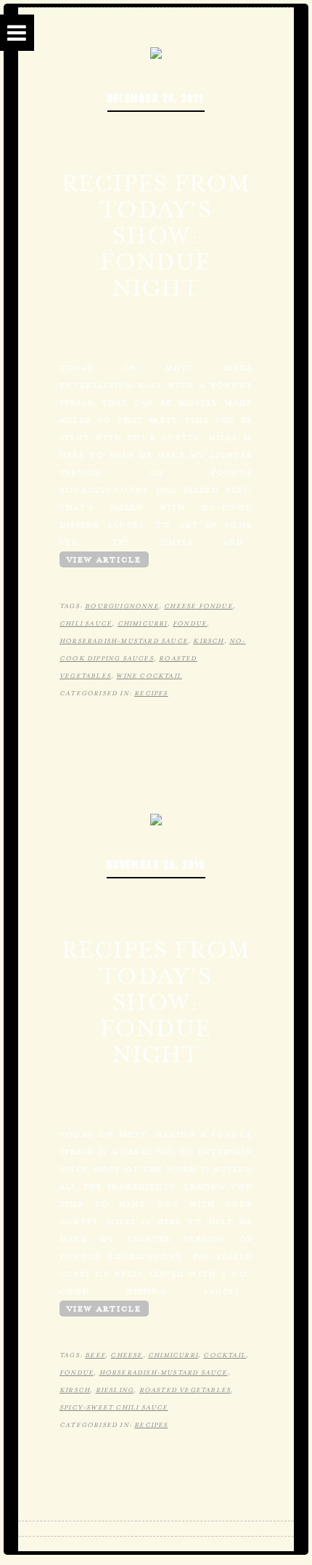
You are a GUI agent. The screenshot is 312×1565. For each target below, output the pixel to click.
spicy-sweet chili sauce (113, 1407)
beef (95, 1355)
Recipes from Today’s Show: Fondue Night (156, 235)
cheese (126, 1355)
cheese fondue (198, 606)
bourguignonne (122, 606)
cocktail (224, 1355)
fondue (190, 623)
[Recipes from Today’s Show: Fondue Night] (156, 51)
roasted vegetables (185, 1390)
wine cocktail (149, 675)
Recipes (151, 693)
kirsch (208, 640)
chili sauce (85, 623)
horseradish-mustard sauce (123, 640)
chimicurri (143, 623)
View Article (104, 559)
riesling (115, 1390)
